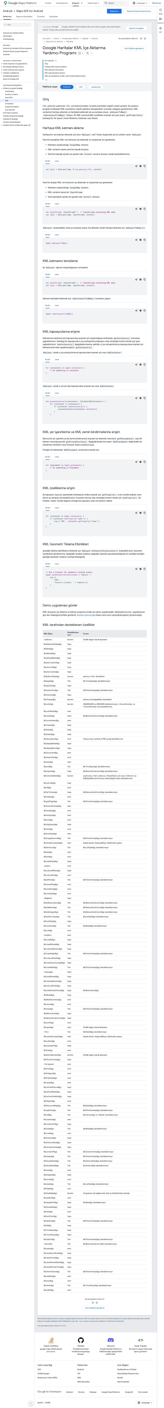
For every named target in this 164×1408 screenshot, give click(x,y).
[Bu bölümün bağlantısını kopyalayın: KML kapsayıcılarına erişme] (82, 331)
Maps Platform (27, 3)
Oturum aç (156, 3)
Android (7, 11)
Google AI (129, 1392)
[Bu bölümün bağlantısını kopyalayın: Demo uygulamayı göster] (80, 605)
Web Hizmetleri (83, 1382)
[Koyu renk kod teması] (141, 166)
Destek (120, 1378)
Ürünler (48, 3)
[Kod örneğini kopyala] (145, 166)
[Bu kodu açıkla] (136, 166)
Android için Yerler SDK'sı (48, 1378)
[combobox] (116, 3)
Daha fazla (92, 3)
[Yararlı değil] (145, 38)
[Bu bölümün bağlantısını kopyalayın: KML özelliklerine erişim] (77, 488)
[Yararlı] (141, 38)
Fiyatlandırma (62, 3)
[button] (16, 63)
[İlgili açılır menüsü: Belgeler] (82, 3)
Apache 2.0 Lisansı (120, 1319)
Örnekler (41, 16)
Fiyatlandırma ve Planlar (127, 1369)
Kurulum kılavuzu (84, 615)
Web (79, 1378)
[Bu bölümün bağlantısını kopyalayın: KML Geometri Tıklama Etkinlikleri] (91, 544)
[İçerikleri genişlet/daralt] (55, 60)
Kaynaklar (53, 16)
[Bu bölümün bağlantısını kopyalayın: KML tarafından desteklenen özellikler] (97, 625)
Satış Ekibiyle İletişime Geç (128, 1374)
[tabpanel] (95, 171)
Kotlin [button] (47, 161)
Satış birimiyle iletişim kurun (139, 11)
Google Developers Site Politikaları (57, 1321)
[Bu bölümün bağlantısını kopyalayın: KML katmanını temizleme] (80, 261)
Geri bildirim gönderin (134, 48)
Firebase (93, 1392)
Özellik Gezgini (43, 1374)
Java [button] (57, 161)
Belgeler (75, 3)
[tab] (47, 161)
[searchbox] (17, 25)
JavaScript (96, 87)
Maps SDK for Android (29, 11)
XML (68, 106)
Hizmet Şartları (123, 1382)
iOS (80, 87)
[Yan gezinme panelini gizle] (30, 1403)
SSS (39, 1369)
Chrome (81, 1392)
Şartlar (40, 1403)
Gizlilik (47, 1403)
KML (45, 106)
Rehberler (7, 16)
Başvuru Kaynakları (24, 16)
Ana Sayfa (46, 38)
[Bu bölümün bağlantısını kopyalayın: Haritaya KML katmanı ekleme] (86, 128)
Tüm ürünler (143, 1392)
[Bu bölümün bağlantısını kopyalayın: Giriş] (51, 99)
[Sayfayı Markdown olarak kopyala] (87, 53)
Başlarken (114, 11)
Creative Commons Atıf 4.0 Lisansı (82, 1319)
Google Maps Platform (70, 38)
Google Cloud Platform (111, 1392)
